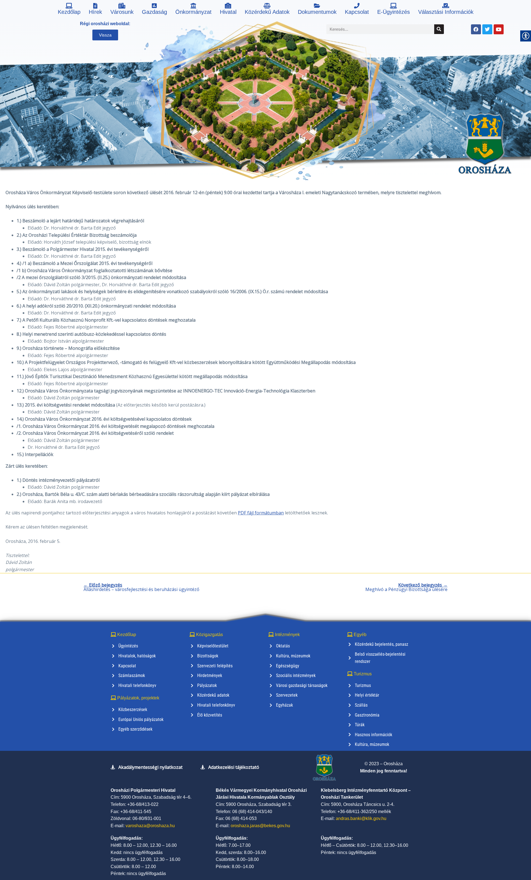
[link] (69, 9)
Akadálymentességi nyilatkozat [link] (150, 767)
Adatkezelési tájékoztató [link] (233, 767)
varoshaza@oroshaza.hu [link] (150, 825)
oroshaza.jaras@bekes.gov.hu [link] (260, 825)
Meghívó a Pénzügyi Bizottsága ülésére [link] (406, 587)
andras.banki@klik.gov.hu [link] (361, 818)
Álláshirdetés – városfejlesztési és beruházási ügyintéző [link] (141, 587)
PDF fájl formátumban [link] (261, 513)
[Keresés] (439, 29)
